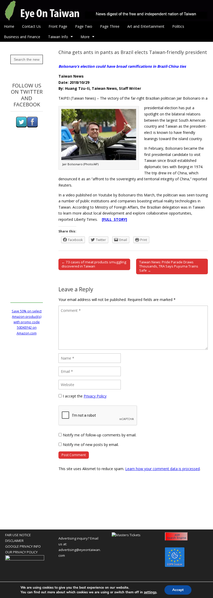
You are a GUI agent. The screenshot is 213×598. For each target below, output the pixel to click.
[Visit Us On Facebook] (32, 126)
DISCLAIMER (14, 540)
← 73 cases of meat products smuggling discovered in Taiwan (94, 264)
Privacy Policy (95, 396)
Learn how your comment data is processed (162, 468)
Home (9, 26)
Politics (178, 26)
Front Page (58, 26)
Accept (178, 589)
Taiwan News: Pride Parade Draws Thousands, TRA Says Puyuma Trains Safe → (168, 266)
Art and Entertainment (145, 26)
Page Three (109, 26)
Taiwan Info (58, 36)
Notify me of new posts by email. (91, 444)
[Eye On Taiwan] (106, 10)
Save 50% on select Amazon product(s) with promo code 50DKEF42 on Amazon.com (27, 322)
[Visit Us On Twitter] (21, 126)
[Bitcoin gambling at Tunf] (24, 559)
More (85, 36)
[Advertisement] (26, 225)
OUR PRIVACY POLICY (21, 552)
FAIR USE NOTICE (18, 535)
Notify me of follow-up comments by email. (99, 434)
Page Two (83, 26)
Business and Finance (22, 36)
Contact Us (31, 26)
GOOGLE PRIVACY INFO (23, 546)
